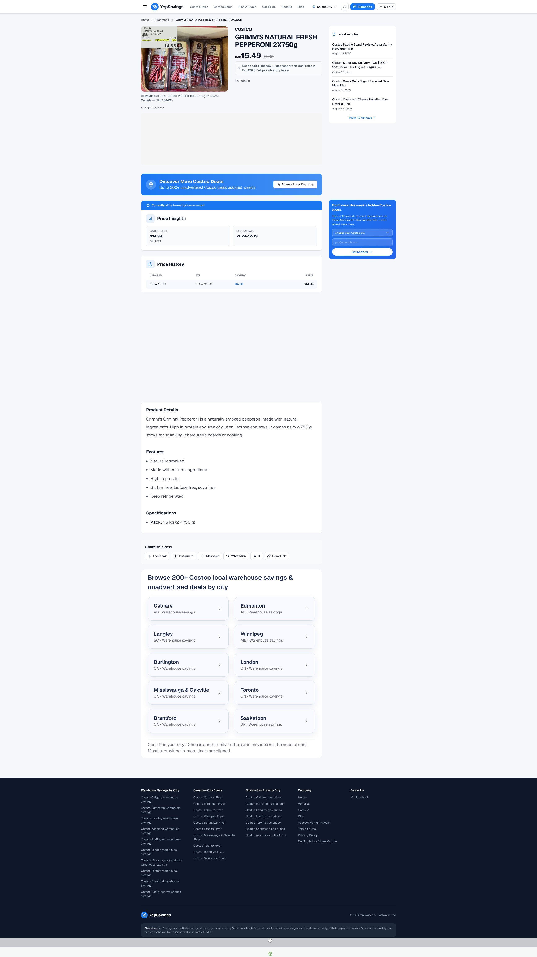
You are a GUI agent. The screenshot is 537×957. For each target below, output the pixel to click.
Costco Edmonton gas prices (265, 804)
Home (145, 20)
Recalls (287, 7)
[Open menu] (145, 6)
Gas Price (269, 7)
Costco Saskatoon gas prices (265, 829)
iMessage (212, 556)
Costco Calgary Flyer (207, 797)
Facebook (160, 556)
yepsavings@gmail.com (314, 822)
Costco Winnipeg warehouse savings (160, 831)
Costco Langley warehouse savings (159, 820)
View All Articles (360, 118)
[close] (270, 941)
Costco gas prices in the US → (266, 835)
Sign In (388, 7)
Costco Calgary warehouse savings (159, 799)
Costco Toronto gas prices (263, 822)
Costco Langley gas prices (264, 810)
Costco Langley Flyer (208, 810)
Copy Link (279, 556)
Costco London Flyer (207, 829)
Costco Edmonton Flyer (209, 804)
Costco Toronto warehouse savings (159, 873)
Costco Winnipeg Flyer (208, 816)
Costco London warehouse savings (159, 852)
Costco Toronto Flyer (207, 846)
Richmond (162, 20)
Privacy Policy (308, 835)
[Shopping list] (345, 6)
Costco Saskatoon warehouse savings (161, 894)
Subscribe (365, 7)
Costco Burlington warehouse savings (161, 841)
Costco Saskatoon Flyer (209, 858)
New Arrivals (247, 7)
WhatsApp (238, 556)
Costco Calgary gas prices (264, 797)
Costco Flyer (199, 7)
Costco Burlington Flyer (209, 822)
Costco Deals (223, 7)
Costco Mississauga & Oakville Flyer (214, 837)
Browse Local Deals (295, 184)
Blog (301, 7)
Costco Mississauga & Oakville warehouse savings (161, 862)
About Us (304, 804)
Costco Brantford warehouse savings (160, 883)
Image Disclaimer (154, 107)
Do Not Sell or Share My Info (317, 841)
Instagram (186, 556)
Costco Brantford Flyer (208, 852)
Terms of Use (307, 829)
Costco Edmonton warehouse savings (160, 810)
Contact (303, 810)
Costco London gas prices (263, 816)
